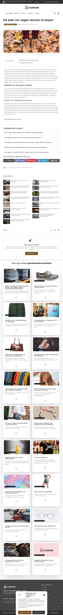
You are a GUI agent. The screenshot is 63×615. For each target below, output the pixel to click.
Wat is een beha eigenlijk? (43, 491)
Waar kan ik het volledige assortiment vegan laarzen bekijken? (31, 147)
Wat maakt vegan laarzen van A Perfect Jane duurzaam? (31, 132)
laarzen (6, 82)
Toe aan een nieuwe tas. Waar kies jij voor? (17, 526)
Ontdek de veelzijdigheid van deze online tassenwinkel (15, 355)
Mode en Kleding (10, 24)
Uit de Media (9, 13)
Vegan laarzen (21, 167)
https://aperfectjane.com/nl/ (12, 119)
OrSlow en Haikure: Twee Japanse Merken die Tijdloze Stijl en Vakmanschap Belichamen (16, 287)
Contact (37, 13)
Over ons (23, 13)
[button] (44, 595)
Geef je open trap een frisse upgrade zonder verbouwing (49, 186)
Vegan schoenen (29, 167)
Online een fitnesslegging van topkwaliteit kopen (15, 492)
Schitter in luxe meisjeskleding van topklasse (15, 320)
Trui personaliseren (40, 457)
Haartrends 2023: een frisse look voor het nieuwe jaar (45, 389)
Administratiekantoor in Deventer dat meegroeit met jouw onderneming (20, 198)
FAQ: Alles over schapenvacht (18, 202)
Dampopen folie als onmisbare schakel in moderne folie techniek (50, 198)
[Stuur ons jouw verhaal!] (31, 240)
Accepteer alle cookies (25, 612)
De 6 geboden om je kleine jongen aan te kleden (14, 560)
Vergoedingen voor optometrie (44, 526)
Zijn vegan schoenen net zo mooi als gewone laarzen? (31, 137)
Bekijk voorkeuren (38, 612)
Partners (16, 13)
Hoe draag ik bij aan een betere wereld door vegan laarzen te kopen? (31, 142)
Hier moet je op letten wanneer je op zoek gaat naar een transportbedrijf (49, 192)
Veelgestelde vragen (26, 63)
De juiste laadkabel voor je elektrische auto (49, 203)
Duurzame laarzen (13, 167)
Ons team (30, 13)
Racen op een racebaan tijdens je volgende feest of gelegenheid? (19, 192)
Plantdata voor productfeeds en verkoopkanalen (48, 181)
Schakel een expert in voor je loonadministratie (18, 209)
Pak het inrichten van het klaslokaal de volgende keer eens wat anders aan (20, 186)
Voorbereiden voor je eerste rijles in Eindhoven (19, 181)
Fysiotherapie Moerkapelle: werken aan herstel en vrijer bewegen (21, 220)
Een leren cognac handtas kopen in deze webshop (16, 423)
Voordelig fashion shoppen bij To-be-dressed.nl (45, 320)
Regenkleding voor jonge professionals (13, 458)
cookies (42, 604)
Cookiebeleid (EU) (54, 612)
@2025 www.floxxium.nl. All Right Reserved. (14, 612)
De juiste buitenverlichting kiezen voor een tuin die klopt (49, 209)
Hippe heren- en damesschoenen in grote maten (45, 286)
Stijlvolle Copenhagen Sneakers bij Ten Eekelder (46, 355)
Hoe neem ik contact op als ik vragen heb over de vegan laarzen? (31, 152)
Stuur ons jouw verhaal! (31, 245)
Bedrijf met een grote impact (29, 60)
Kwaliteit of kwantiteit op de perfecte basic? (43, 560)
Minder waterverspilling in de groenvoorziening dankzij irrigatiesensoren (47, 215)
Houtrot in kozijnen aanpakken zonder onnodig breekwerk (20, 214)
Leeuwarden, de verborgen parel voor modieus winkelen (16, 389)
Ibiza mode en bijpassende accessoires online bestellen (43, 423)
